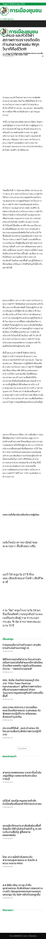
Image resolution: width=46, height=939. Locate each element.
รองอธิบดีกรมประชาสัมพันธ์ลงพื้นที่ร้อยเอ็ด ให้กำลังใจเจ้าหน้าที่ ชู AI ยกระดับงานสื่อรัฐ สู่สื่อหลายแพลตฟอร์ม (22, 830)
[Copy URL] (22, 59)
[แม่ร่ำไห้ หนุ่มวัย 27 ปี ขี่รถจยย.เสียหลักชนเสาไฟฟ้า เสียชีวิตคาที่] (23, 559)
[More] (28, 59)
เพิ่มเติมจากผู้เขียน (30, 515)
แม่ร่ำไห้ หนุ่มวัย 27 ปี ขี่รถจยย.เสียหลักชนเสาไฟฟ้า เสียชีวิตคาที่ (23, 578)
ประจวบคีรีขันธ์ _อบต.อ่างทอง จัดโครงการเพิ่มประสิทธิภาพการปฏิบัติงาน (22, 731)
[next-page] (8, 631)
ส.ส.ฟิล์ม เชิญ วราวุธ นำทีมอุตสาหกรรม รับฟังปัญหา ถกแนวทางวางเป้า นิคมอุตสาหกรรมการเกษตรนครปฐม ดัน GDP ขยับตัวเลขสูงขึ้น (23, 889)
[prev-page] (4, 631)
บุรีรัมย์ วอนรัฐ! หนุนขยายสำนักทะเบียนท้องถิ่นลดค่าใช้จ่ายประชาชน (22, 802)
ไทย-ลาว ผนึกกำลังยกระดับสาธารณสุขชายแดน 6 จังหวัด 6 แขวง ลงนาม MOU (20, 860)
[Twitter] (11, 59)
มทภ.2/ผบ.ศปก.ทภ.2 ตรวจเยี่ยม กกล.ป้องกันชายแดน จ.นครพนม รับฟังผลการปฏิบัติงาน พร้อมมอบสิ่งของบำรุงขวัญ (22, 712)
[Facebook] (5, 59)
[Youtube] (5, 931)
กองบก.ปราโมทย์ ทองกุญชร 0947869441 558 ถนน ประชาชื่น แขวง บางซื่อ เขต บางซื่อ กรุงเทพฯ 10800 (23, 54)
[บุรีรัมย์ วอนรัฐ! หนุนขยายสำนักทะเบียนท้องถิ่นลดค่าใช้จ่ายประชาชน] (23, 793)
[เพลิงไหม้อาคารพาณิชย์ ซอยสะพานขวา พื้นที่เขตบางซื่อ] (23, 527)
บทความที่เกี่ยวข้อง (12, 515)
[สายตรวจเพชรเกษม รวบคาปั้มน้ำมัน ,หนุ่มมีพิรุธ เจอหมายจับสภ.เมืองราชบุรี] (23, 764)
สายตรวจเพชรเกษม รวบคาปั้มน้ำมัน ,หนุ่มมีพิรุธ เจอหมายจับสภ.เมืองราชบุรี (22, 776)
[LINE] (16, 59)
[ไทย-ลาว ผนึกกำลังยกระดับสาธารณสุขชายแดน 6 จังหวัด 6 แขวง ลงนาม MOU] (23, 849)
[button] (4, 23)
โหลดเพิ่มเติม (22, 748)
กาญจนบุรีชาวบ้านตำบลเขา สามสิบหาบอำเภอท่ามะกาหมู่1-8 (22, 646)
